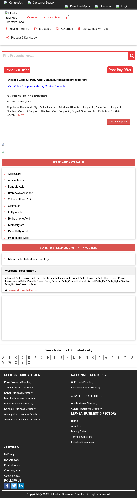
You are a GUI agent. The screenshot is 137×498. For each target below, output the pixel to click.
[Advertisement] (68, 318)
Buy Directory (11, 459)
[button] (80, 6)
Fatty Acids (15, 212)
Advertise (67, 28)
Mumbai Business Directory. (68, 494)
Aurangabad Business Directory (22, 414)
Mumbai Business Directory (19, 398)
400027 (21, 101)
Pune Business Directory (18, 382)
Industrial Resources (82, 442)
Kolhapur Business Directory (20, 409)
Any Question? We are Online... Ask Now (129, 490)
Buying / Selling (19, 28)
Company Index (13, 470)
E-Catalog (45, 28)
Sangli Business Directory (18, 393)
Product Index (12, 465)
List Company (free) (95, 28)
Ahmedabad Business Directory (22, 419)
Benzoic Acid (16, 186)
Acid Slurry (14, 173)
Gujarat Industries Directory (86, 408)
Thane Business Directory (18, 387)
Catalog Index (12, 475)
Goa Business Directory (84, 403)
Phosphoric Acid (18, 237)
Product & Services (23, 37)
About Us (76, 426)
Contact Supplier (118, 121)
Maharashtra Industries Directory (28, 259)
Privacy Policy (79, 431)
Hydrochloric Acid (19, 218)
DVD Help (9, 454)
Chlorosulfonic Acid (20, 199)
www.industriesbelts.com (23, 290)
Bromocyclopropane (20, 193)
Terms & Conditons (82, 436)
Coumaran (14, 205)
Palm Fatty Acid (18, 231)
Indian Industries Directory (85, 387)
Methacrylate (16, 225)
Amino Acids (16, 180)
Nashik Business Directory (18, 403)
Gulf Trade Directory (82, 382)
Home (74, 420)
